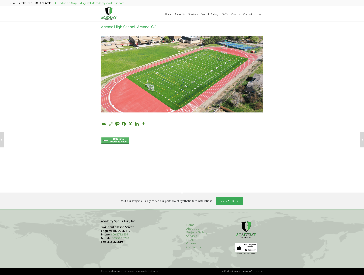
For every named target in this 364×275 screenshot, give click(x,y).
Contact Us (193, 247)
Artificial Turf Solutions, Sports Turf (237, 271)
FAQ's (190, 240)
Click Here (229, 201)
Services (191, 236)
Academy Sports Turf (117, 271)
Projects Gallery (196, 232)
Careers (191, 243)
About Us (192, 228)
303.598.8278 (120, 238)
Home (190, 225)
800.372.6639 (119, 234)
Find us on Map (67, 3)
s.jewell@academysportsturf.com (103, 3)
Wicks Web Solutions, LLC (148, 271)
